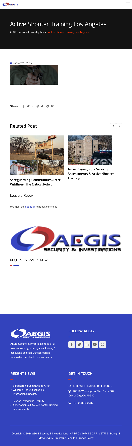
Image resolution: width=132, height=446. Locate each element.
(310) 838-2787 (84, 402)
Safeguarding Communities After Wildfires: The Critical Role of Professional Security (31, 390)
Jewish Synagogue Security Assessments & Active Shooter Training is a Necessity (35, 405)
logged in (29, 206)
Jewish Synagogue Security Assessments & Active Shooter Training (91, 174)
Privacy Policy (85, 438)
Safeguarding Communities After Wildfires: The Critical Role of (35, 182)
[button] (113, 126)
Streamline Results (64, 438)
